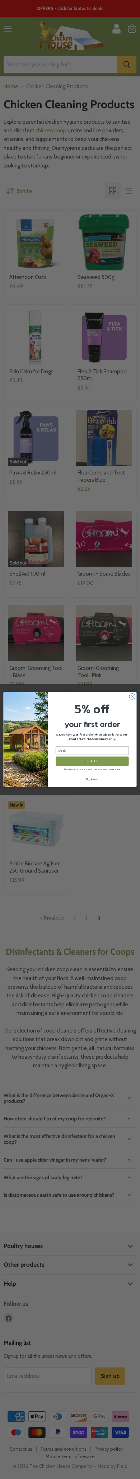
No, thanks (92, 779)
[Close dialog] (132, 697)
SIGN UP (92, 761)
